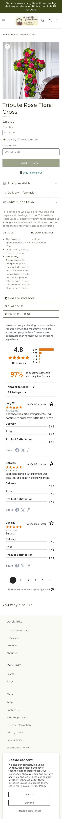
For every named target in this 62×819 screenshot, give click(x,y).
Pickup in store (29, 139)
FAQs (10, 702)
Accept (29, 794)
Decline (29, 802)
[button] (42, 20)
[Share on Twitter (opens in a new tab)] (23, 450)
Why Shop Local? (17, 717)
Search (11, 673)
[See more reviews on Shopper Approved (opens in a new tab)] (28, 450)
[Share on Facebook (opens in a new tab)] (17, 450)
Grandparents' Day (17, 630)
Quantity (7, 127)
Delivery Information (19, 724)
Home (5, 34)
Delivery (12, 139)
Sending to (14, 145)
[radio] (44, 349)
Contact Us (13, 710)
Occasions (13, 637)
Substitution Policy (18, 747)
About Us (12, 652)
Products (12, 645)
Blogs (10, 681)
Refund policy (14, 739)
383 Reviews (21, 363)
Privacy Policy (38, 785)
